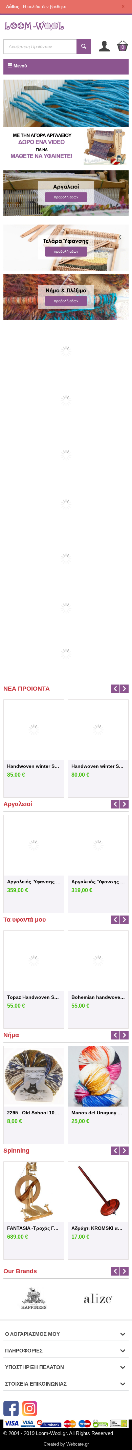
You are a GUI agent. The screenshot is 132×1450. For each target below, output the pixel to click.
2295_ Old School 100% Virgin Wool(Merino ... (34, 1112)
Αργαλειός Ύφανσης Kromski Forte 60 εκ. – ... (98, 881)
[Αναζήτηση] (83, 46)
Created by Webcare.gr (66, 1444)
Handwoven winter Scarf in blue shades (98, 766)
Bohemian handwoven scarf (98, 997)
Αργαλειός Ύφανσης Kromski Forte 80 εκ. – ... (34, 881)
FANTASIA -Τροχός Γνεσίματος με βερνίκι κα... (34, 1228)
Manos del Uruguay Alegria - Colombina (98, 1112)
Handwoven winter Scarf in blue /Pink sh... (34, 766)
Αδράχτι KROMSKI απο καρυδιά (98, 1228)
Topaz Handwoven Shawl (34, 997)
